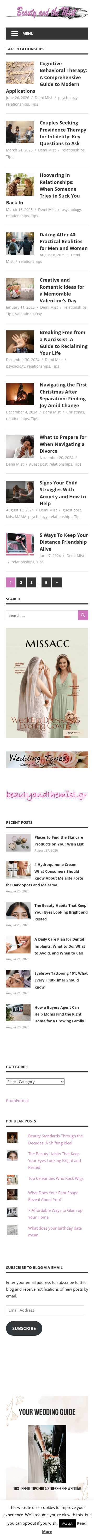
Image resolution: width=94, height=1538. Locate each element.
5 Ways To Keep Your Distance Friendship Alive (64, 542)
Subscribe (24, 1328)
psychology (68, 97)
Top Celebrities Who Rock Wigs (56, 1178)
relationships (17, 104)
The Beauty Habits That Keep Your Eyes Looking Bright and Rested (61, 912)
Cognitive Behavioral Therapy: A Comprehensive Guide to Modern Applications (46, 77)
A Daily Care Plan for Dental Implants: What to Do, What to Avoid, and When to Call (59, 946)
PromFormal (17, 1100)
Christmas (75, 412)
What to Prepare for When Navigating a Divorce (63, 444)
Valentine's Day (28, 313)
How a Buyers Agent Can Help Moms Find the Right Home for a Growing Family (59, 1014)
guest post (38, 464)
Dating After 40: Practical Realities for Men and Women (64, 241)
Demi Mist (43, 97)
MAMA (20, 516)
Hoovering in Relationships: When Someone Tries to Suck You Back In (43, 189)
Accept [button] (67, 1523)
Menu (28, 33)
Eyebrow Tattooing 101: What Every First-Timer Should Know (61, 980)
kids (9, 516)
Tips (34, 104)
